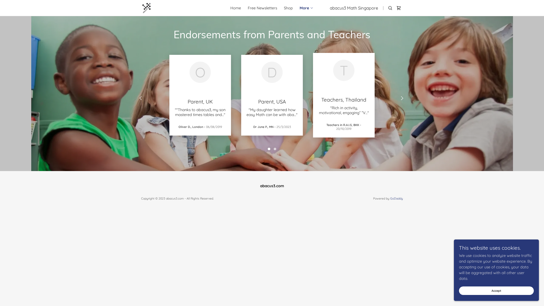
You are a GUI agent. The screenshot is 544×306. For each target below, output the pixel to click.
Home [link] (235, 8)
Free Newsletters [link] (262, 8)
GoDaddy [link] (396, 198)
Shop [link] (288, 8)
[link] (146, 7)
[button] (306, 8)
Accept (496, 291)
